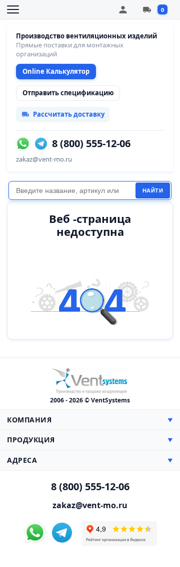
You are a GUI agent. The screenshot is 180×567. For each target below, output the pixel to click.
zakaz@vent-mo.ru (44, 159)
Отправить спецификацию (68, 92)
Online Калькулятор (56, 71)
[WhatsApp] (23, 144)
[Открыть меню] (13, 9)
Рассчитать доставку (68, 114)
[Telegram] (41, 144)
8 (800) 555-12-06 (91, 143)
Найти (153, 190)
